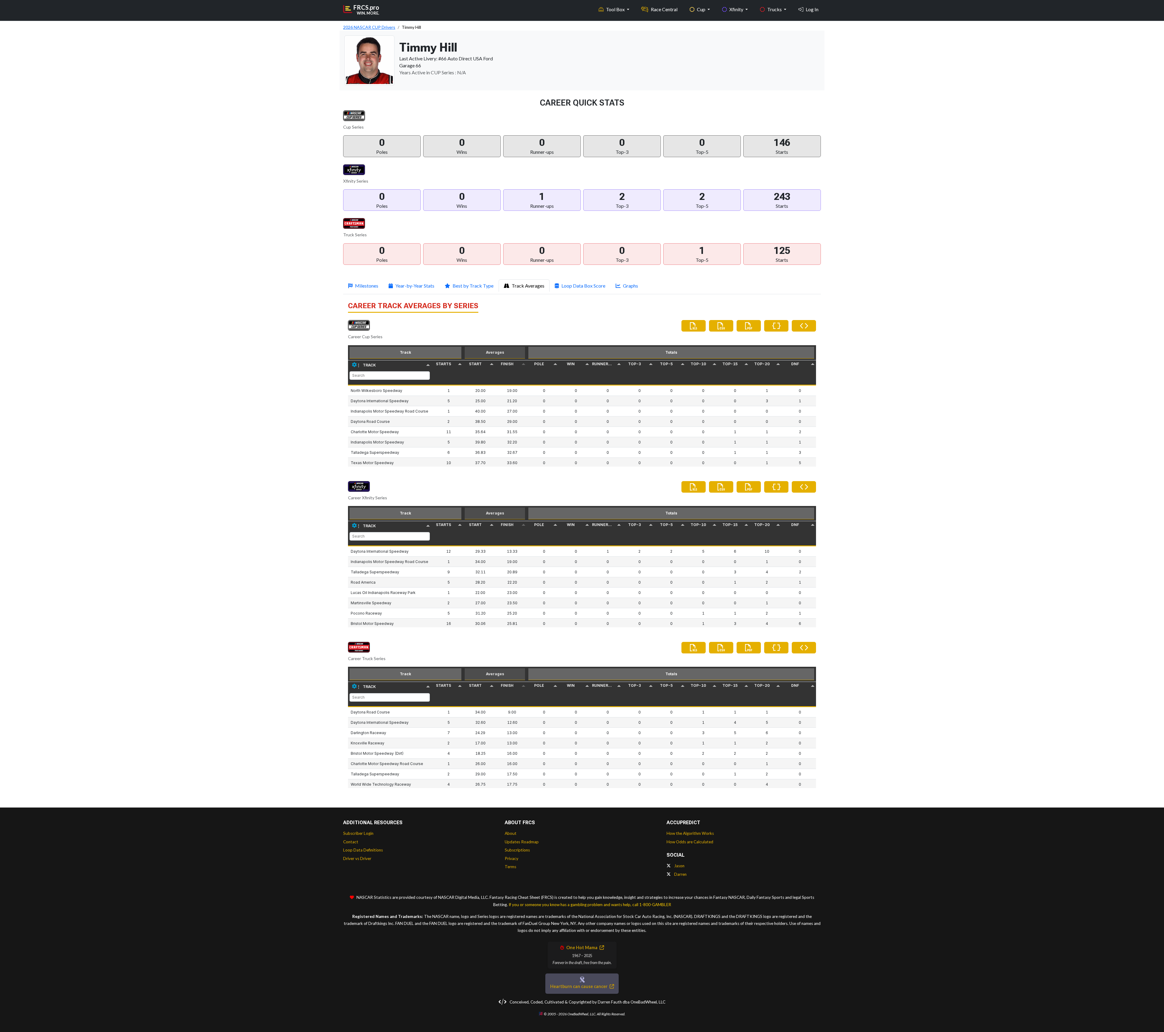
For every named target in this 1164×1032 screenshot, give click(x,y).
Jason (678, 865)
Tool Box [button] (616, 9)
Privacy (511, 858)
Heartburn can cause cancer (579, 986)
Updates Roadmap (522, 841)
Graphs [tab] (630, 285)
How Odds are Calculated (690, 841)
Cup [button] (701, 9)
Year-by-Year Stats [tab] (414, 285)
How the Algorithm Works (690, 833)
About (511, 833)
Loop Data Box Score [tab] (583, 285)
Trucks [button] (775, 9)
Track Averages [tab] (528, 285)
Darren (680, 874)
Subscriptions (517, 850)
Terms (510, 866)
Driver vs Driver (357, 858)
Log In (812, 9)
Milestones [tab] (366, 285)
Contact (350, 841)
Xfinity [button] (736, 9)
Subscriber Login (358, 833)
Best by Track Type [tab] (473, 285)
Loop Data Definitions (363, 850)
